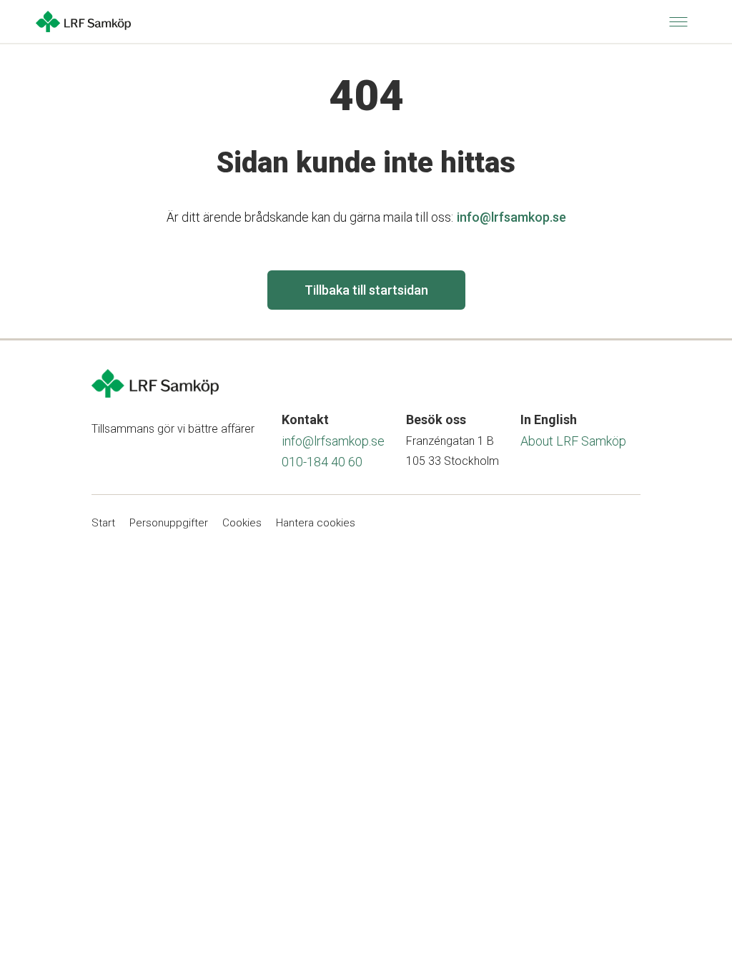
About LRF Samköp (573, 440)
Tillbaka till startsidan (366, 290)
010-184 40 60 (322, 461)
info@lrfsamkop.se (511, 217)
